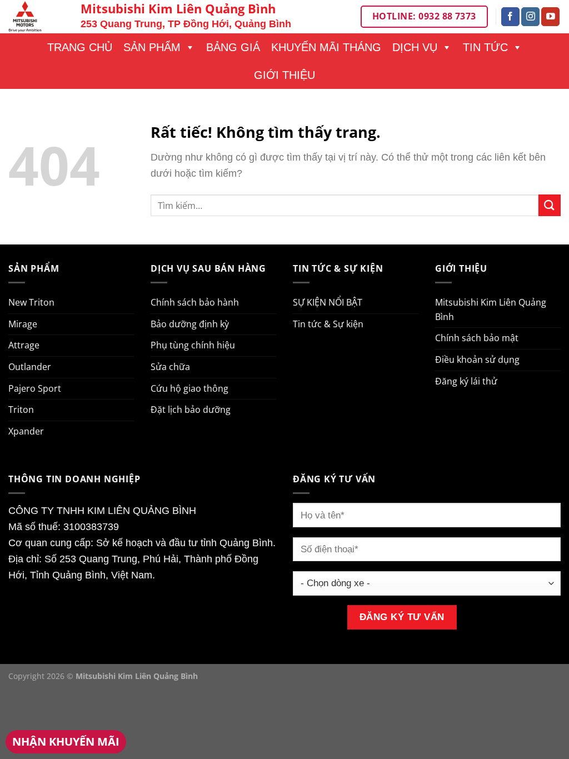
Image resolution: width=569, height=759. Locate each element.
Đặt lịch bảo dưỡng (191, 409)
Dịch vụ (414, 47)
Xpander (26, 431)
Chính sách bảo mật (476, 338)
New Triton (31, 302)
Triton (21, 409)
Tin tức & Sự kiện (328, 324)
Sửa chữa (170, 367)
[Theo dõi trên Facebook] (510, 16)
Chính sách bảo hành (195, 302)
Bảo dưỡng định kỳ (190, 324)
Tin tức (485, 47)
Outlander (29, 367)
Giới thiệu (284, 75)
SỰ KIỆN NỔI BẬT (327, 302)
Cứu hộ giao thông (189, 388)
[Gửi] (549, 205)
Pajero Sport (34, 388)
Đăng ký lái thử (466, 381)
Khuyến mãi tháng (326, 47)
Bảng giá (233, 47)
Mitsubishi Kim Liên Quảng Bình (490, 309)
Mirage (22, 324)
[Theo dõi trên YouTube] (550, 16)
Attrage (23, 345)
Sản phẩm (152, 47)
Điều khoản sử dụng (477, 359)
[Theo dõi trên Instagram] (530, 16)
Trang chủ (79, 47)
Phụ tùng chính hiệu (193, 345)
